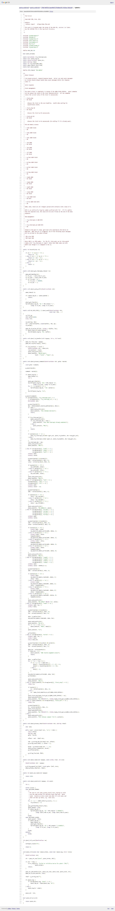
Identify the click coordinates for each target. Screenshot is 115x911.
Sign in (111, 2)
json (112, 908)
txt (108, 908)
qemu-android (24, 8)
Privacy (13, 908)
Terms (18, 908)
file (51, 11)
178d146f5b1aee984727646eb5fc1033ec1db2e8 (56, 8)
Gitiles (9, 908)
